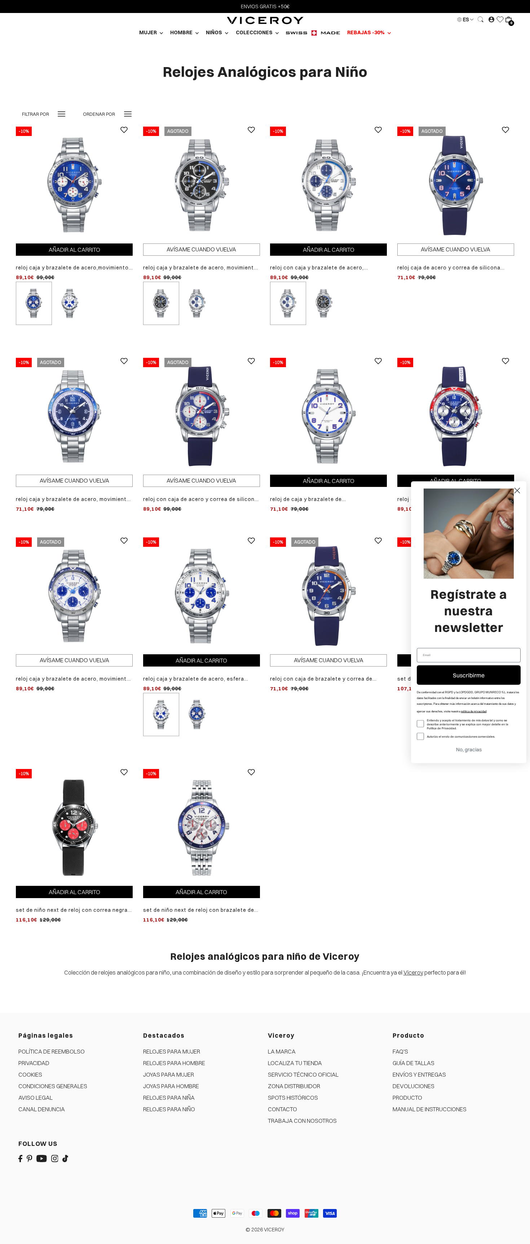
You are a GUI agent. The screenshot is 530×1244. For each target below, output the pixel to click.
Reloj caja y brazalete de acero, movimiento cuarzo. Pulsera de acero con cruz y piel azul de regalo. (73, 499)
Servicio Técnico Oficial (303, 1074)
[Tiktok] (65, 1158)
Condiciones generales (52, 1086)
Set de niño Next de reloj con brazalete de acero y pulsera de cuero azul (198, 910)
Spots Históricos (293, 1097)
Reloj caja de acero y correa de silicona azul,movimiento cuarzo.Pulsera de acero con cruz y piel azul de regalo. (452, 268)
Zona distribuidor (294, 1086)
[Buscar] (481, 19)
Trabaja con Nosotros (302, 1120)
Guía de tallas (413, 1063)
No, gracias (469, 749)
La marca (282, 1051)
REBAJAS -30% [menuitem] (366, 32)
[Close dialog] (517, 490)
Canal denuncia (41, 1109)
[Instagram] (54, 1158)
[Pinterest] (29, 1158)
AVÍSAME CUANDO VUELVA (201, 249)
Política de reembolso (51, 1051)
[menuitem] (313, 32)
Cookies (30, 1074)
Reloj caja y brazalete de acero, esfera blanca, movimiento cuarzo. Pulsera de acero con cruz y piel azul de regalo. (194, 679)
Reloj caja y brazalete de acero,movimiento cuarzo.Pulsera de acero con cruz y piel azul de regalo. (72, 268)
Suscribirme (469, 674)
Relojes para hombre (174, 1063)
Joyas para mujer (168, 1074)
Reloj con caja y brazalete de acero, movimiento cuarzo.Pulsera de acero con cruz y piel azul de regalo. (324, 268)
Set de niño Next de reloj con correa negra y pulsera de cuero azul (74, 910)
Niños (214, 32)
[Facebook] (20, 1158)
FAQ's (400, 1051)
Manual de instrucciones (430, 1109)
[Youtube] (41, 1158)
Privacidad (33, 1063)
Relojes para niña (169, 1097)
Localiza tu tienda (295, 1063)
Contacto (282, 1109)
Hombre (182, 32)
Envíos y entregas (419, 1074)
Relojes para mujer (171, 1051)
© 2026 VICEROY (265, 1229)
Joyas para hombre (171, 1086)
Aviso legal (35, 1097)
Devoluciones (413, 1086)
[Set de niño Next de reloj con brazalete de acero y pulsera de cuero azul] (201, 826)
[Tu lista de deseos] (500, 19)
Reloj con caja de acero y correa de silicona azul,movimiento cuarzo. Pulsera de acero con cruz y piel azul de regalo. (200, 499)
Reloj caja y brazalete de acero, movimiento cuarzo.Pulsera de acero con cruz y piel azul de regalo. (200, 268)
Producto (407, 1097)
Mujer (148, 32)
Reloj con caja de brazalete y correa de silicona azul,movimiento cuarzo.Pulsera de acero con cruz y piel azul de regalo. (327, 679)
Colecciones (255, 32)
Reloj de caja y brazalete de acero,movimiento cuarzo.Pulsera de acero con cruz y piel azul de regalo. (327, 499)
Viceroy (413, 972)
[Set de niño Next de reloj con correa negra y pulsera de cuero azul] (74, 826)
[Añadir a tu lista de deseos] (124, 135)
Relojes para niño (169, 1109)
